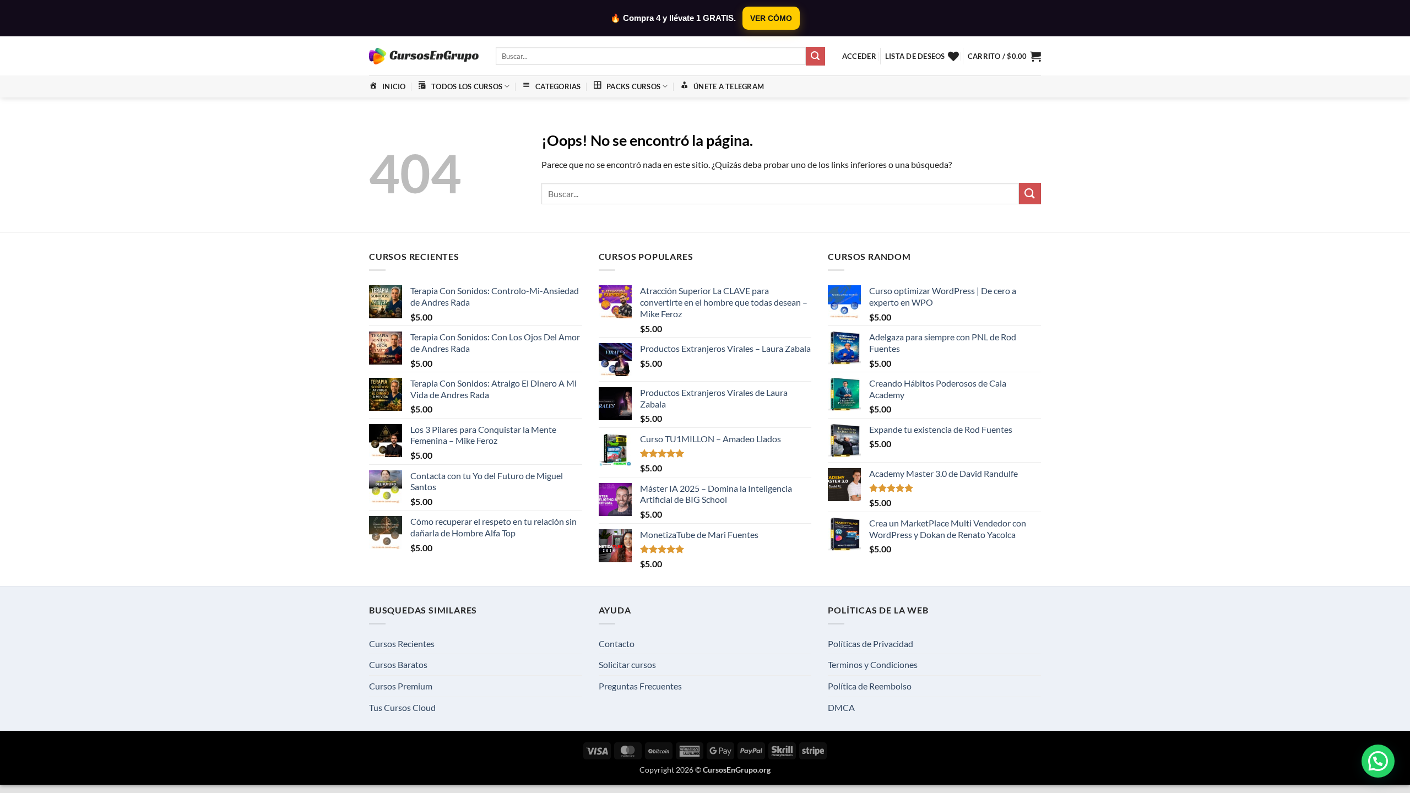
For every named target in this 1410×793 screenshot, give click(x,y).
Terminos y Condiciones (873, 664)
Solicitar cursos (627, 664)
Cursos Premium (400, 686)
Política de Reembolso (870, 686)
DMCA (841, 707)
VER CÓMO (771, 18)
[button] (859, 56)
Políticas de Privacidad (870, 643)
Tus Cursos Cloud (402, 707)
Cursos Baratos (398, 664)
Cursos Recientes (402, 643)
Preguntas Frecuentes (640, 686)
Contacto (616, 643)
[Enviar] (815, 56)
